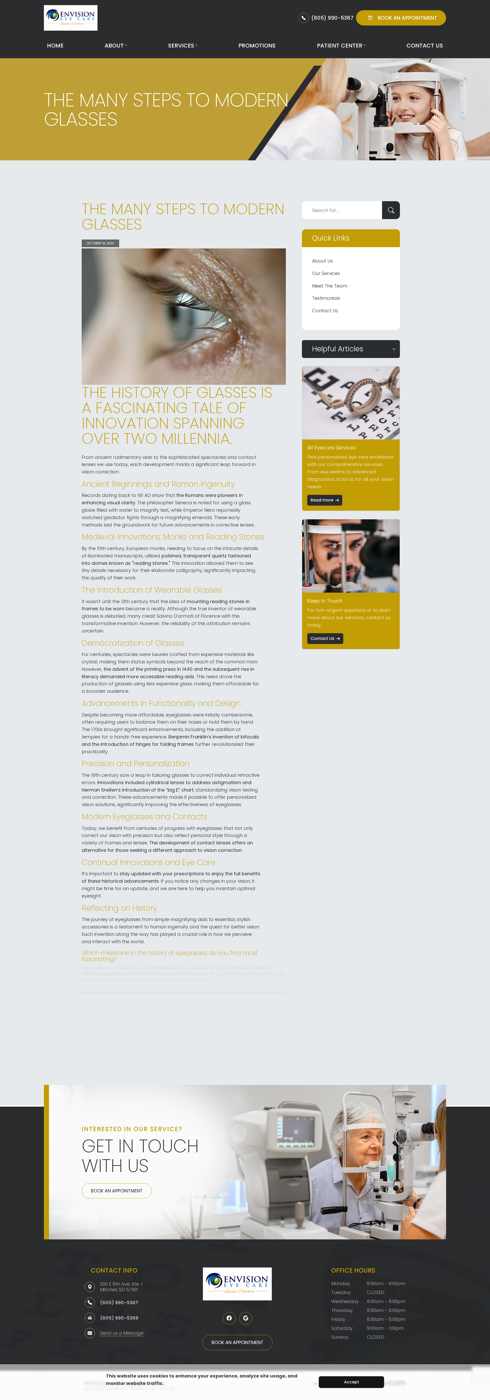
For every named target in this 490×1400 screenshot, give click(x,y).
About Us (322, 261)
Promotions (257, 46)
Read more (322, 500)
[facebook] (229, 1318)
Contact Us (425, 46)
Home (55, 46)
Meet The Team (329, 286)
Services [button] (181, 46)
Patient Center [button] (339, 46)
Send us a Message (121, 1333)
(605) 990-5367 (119, 1302)
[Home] (70, 18)
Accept (351, 1382)
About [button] (114, 46)
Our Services (326, 273)
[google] (245, 1318)
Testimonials (326, 298)
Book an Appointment (117, 1191)
